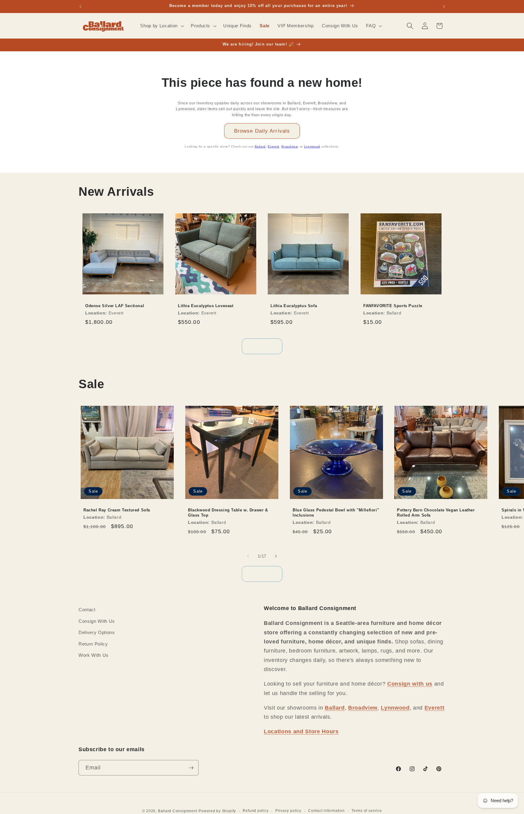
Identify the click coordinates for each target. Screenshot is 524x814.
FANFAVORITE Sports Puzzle (392, 306)
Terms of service (366, 811)
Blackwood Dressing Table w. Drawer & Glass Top (228, 512)
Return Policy (93, 643)
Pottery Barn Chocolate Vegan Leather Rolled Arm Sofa (436, 512)
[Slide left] (248, 556)
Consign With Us (97, 621)
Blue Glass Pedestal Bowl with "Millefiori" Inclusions (336, 512)
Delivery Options (97, 632)
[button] (161, 26)
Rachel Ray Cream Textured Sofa (116, 510)
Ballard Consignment (177, 811)
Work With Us (94, 655)
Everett (273, 146)
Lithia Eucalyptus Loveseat (205, 306)
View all (262, 346)
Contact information (326, 811)
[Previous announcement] (80, 6)
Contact (87, 609)
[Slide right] (276, 556)
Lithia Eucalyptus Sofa (293, 306)
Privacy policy (288, 811)
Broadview (289, 146)
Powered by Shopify (217, 811)
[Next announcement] (444, 6)
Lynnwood (312, 146)
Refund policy (255, 811)
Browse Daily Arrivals (262, 131)
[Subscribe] (191, 768)
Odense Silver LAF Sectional (114, 306)
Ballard (260, 146)
